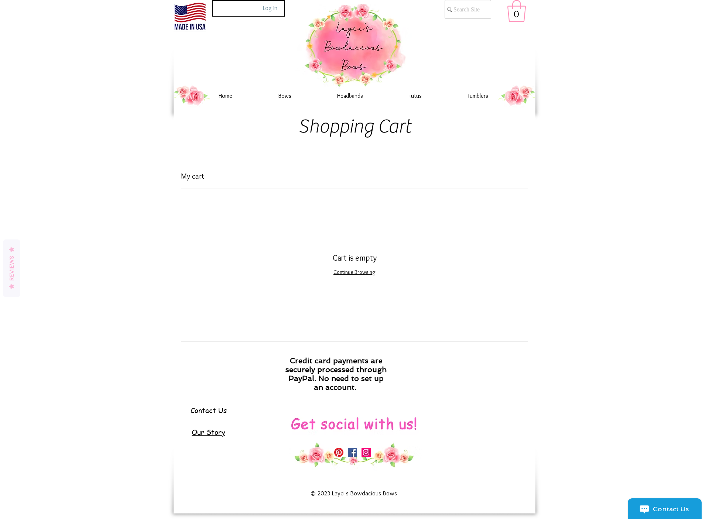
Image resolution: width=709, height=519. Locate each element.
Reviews (11, 268)
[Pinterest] (338, 452)
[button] (516, 11)
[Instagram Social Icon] (366, 452)
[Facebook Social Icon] (352, 452)
